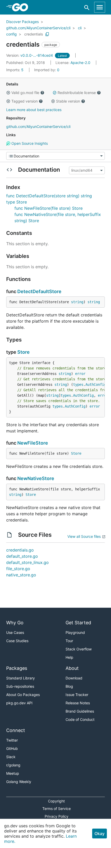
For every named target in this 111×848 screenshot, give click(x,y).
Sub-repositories (20, 686)
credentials (33, 34)
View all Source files (84, 536)
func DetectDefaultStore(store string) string (49, 195)
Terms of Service (56, 808)
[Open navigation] (99, 7)
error (80, 374)
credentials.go (20, 550)
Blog (69, 686)
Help (69, 657)
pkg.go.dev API (19, 703)
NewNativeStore (35, 478)
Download (74, 678)
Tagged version (24, 101)
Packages (16, 668)
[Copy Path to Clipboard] (47, 34)
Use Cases (15, 632)
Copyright (56, 801)
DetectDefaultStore (39, 291)
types (78, 384)
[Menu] (55, 156)
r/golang (13, 765)
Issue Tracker (77, 694)
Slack (10, 757)
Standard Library (20, 678)
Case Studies (17, 641)
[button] (8, 93)
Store (23, 352)
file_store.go (18, 568)
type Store (16, 202)
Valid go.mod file (25, 92)
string (77, 302)
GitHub (12, 748)
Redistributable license (77, 92)
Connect (15, 730)
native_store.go (21, 574)
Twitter (12, 740)
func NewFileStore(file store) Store (48, 208)
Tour (69, 641)
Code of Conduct (80, 719)
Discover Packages (22, 21)
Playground (75, 632)
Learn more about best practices (33, 109)
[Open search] (86, 7)
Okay (99, 833)
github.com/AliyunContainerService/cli (38, 28)
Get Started (78, 622)
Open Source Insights (29, 143)
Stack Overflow (79, 649)
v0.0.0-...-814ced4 (30, 55)
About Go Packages (23, 694)
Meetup (12, 773)
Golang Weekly (18, 781)
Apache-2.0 (80, 62)
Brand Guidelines (80, 711)
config (11, 34)
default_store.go (22, 556)
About (72, 668)
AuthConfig (95, 384)
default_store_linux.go (27, 562)
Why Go (14, 622)
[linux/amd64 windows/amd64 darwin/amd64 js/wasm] (86, 170)
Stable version (68, 101)
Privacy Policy (56, 816)
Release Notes (78, 703)
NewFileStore (32, 443)
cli (80, 28)
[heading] (21, 7)
